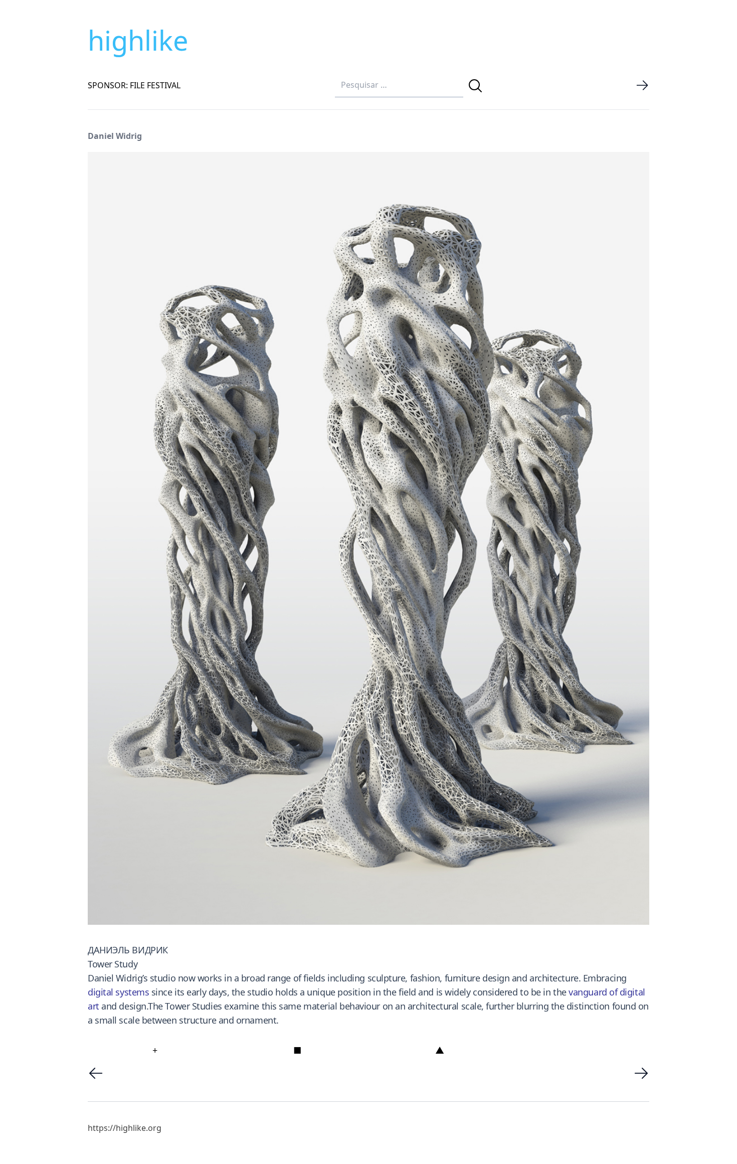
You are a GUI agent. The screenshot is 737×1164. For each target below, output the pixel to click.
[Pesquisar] (475, 86)
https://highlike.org (124, 1127)
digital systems (118, 992)
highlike (138, 40)
